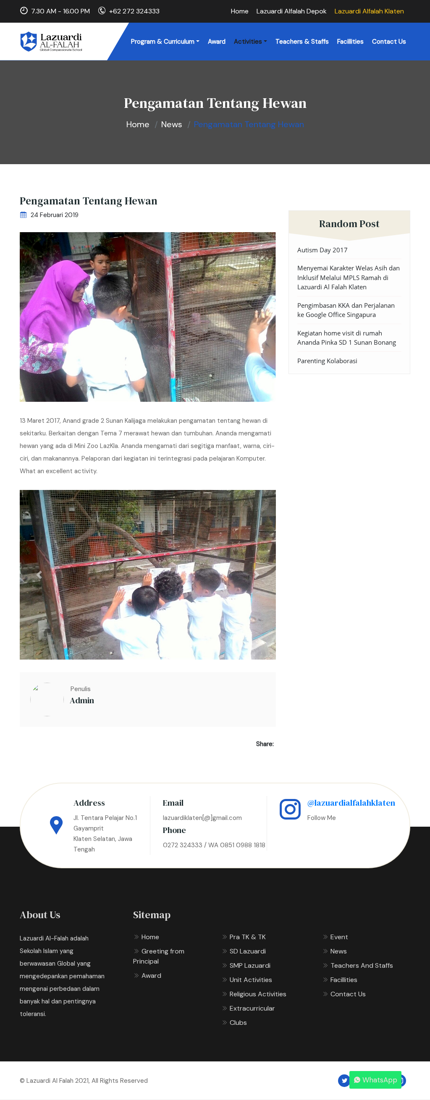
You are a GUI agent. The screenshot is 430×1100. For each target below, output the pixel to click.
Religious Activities (257, 994)
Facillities (350, 41)
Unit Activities (250, 979)
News (171, 124)
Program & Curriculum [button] (162, 41)
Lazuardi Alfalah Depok (292, 11)
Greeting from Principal (158, 956)
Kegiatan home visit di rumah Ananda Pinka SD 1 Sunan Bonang (346, 338)
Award (216, 41)
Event (338, 936)
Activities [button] (248, 41)
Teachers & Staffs (302, 41)
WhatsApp (379, 1079)
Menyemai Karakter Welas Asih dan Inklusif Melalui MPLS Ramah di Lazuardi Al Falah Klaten (348, 277)
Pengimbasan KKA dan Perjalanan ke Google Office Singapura (346, 310)
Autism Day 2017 (322, 250)
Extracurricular (251, 1008)
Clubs (237, 1022)
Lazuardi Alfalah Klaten (369, 11)
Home (240, 11)
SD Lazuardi (247, 951)
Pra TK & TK (247, 936)
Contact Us (389, 41)
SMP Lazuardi (249, 965)
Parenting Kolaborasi (327, 360)
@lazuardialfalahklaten (351, 803)
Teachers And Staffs (361, 965)
